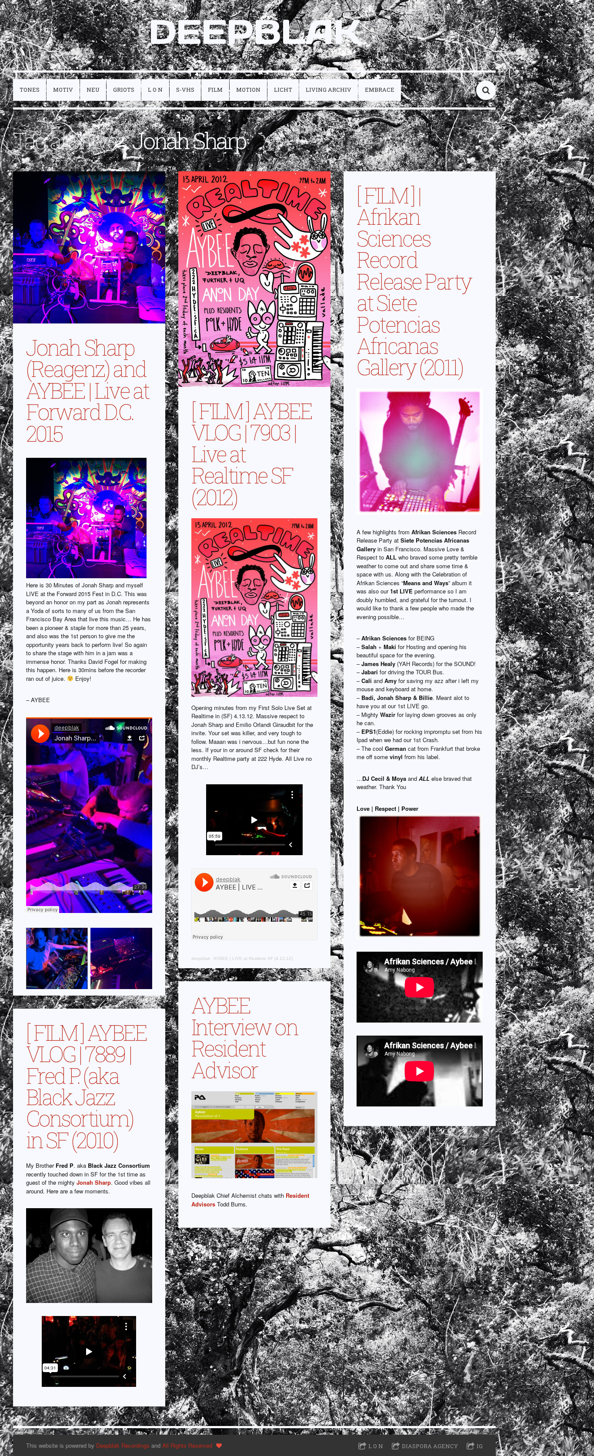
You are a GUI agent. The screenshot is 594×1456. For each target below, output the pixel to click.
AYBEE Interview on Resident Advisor (244, 1037)
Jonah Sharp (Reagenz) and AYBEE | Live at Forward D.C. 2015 (87, 390)
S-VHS (185, 89)
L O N (155, 89)
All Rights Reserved (187, 1445)
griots (123, 89)
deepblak (200, 958)
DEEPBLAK (254, 31)
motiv (63, 89)
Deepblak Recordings (123, 1445)
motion (248, 89)
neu (93, 89)
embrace (379, 89)
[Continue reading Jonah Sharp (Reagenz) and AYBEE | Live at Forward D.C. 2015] (89, 247)
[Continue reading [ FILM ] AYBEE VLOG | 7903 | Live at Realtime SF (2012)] (254, 279)
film (215, 89)
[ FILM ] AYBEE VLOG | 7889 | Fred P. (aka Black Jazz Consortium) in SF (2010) (86, 1086)
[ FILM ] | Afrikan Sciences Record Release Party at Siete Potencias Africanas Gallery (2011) (414, 281)
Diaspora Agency (430, 1446)
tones (30, 89)
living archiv (328, 89)
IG (480, 1446)
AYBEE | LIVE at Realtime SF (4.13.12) (253, 958)
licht (283, 89)
